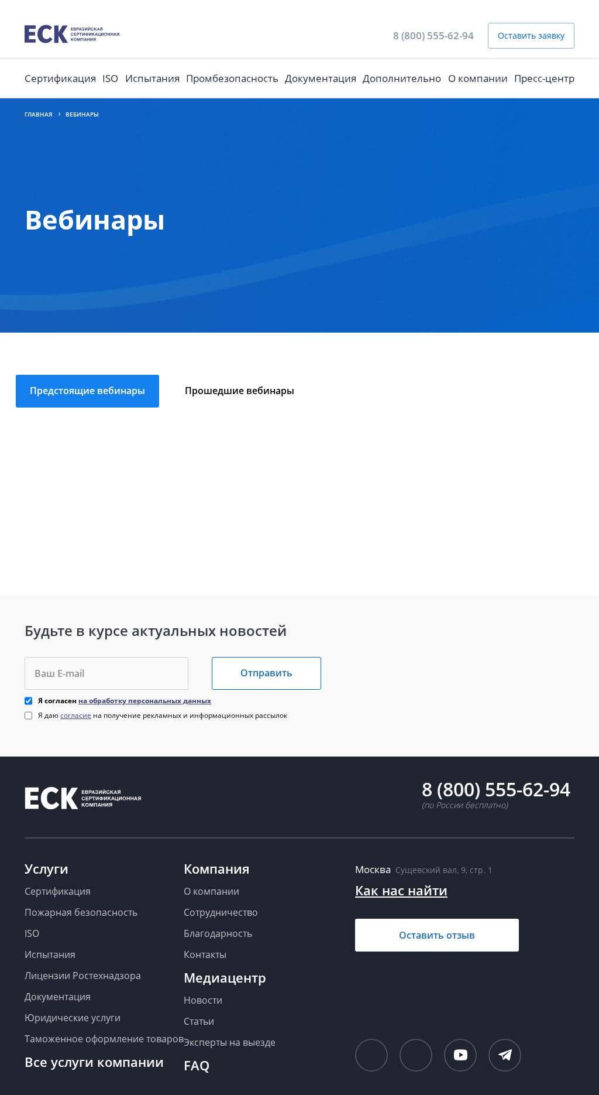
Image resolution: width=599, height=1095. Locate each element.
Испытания (152, 78)
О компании (478, 78)
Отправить (266, 672)
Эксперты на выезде (230, 1042)
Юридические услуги (73, 1017)
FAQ (196, 1065)
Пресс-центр (544, 78)
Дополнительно (402, 78)
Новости (203, 1000)
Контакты (205, 954)
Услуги (46, 868)
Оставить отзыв (437, 935)
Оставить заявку (531, 35)
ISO (110, 78)
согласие (75, 715)
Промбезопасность (232, 78)
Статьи (199, 1021)
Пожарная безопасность (81, 912)
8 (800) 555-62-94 (433, 35)
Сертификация (60, 78)
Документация (320, 78)
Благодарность (218, 933)
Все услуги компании (94, 1061)
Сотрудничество (221, 912)
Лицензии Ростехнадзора (83, 975)
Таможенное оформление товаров (104, 1038)
